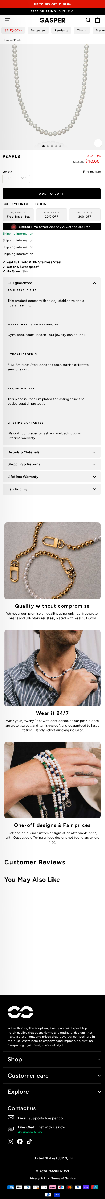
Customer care (28, 1075)
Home (8, 40)
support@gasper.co (46, 1118)
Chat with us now (50, 1127)
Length (52, 171)
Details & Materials (24, 452)
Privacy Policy (39, 1178)
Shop (15, 1059)
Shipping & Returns (24, 464)
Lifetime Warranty (23, 477)
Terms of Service (63, 1178)
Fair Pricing (17, 489)
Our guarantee (20, 283)
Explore (18, 1091)
